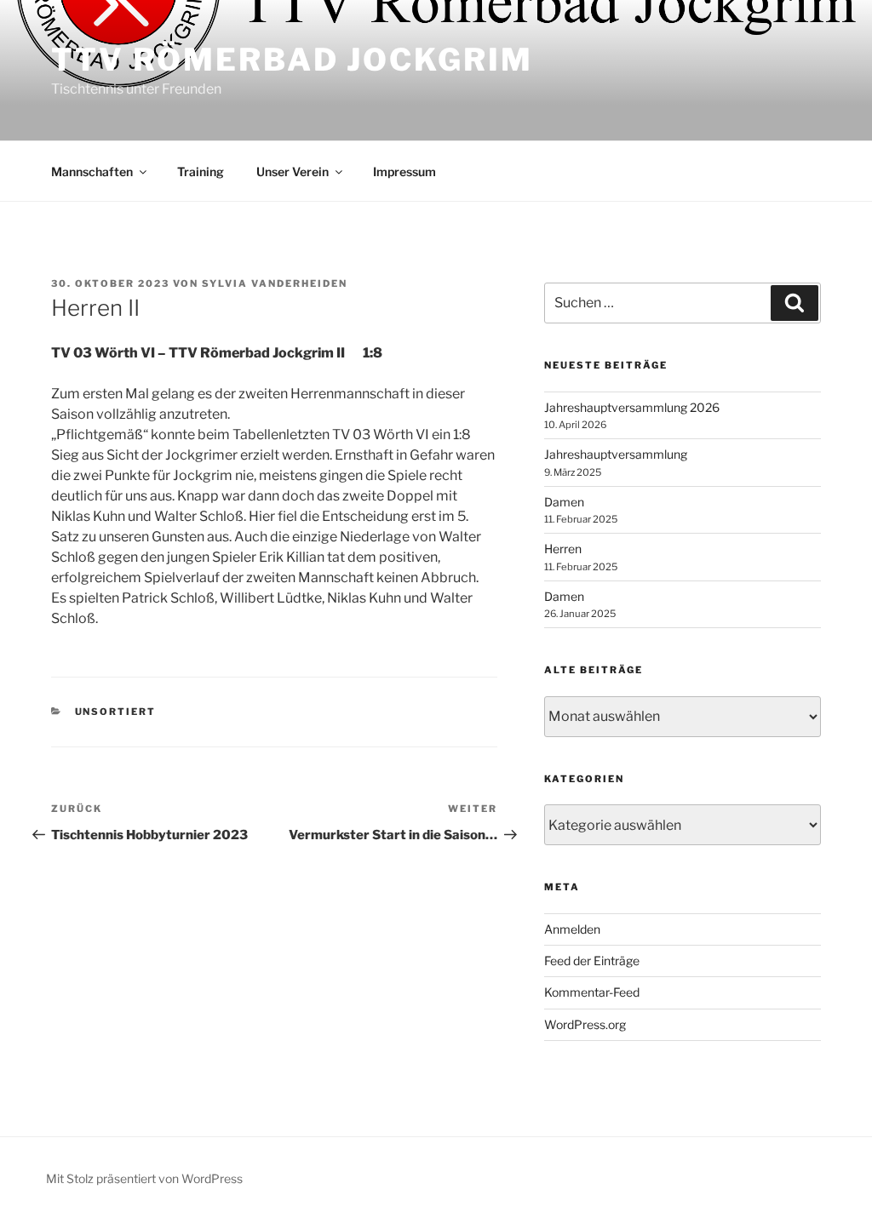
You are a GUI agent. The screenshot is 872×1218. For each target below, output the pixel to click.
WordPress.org (585, 1024)
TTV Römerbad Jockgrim (291, 59)
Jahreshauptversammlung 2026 (632, 407)
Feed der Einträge (592, 960)
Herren (563, 548)
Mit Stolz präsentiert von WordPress (144, 1178)
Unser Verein (292, 171)
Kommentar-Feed (592, 992)
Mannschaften (92, 171)
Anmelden (572, 929)
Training (200, 171)
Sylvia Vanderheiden (274, 283)
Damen (564, 502)
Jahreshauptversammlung (615, 454)
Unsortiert (116, 712)
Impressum (404, 171)
